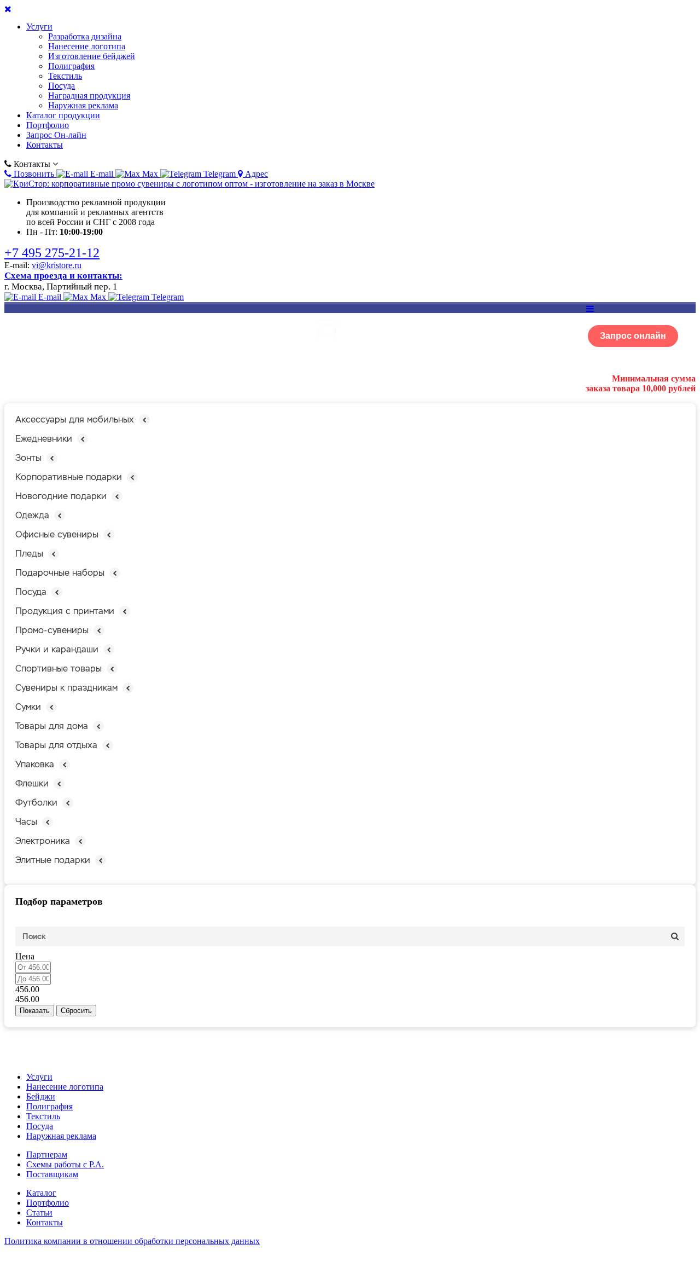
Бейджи (40, 1096)
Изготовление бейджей (91, 56)
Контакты (44, 144)
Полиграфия (71, 66)
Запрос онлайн (633, 335)
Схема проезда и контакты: (63, 275)
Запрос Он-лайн (56, 135)
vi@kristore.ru (56, 265)
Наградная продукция (89, 95)
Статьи (39, 1212)
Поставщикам (52, 1174)
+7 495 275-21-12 (52, 253)
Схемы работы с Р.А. (65, 1164)
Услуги (39, 26)
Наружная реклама (83, 105)
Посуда (61, 85)
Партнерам (46, 1154)
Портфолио (47, 125)
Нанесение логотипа (86, 46)
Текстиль (65, 75)
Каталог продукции (63, 115)
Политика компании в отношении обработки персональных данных (132, 1241)
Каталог (41, 1192)
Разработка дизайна (84, 36)
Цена (24, 956)
